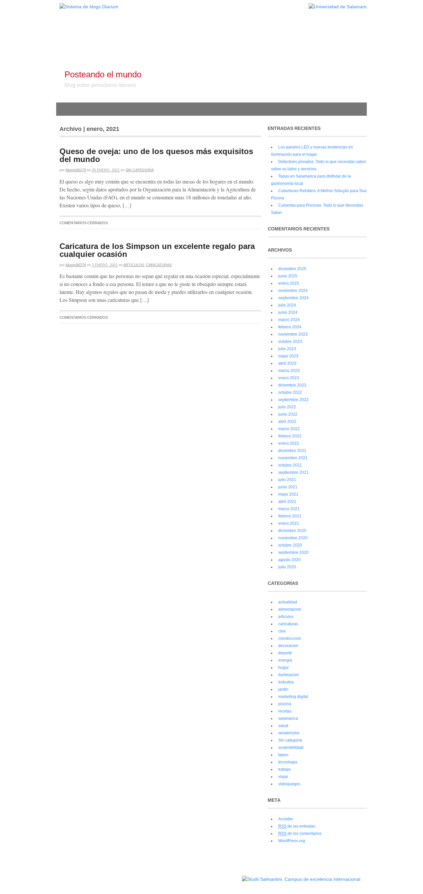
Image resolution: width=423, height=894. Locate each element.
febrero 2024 (289, 327)
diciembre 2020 (292, 530)
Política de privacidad (221, 876)
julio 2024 (287, 305)
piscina (284, 704)
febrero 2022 (289, 436)
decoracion (288, 645)
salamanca (288, 718)
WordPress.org (291, 840)
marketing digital (293, 696)
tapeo (283, 754)
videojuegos (289, 784)
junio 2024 (287, 312)
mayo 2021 (288, 494)
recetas (284, 711)
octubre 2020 (290, 545)
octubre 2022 (290, 392)
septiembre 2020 (293, 552)
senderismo (288, 733)
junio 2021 (287, 487)
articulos (133, 265)
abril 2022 (287, 421)
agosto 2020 (289, 559)
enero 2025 (288, 283)
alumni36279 (75, 170)
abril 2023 (287, 363)
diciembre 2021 (292, 450)
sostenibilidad (290, 747)
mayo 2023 (288, 356)
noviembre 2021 (293, 458)
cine (282, 631)
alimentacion (289, 609)
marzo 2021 (289, 509)
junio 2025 (287, 276)
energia (285, 660)
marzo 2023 (289, 370)
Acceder (285, 819)
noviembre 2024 (293, 290)
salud (283, 725)
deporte (285, 653)
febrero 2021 (289, 516)
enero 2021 (288, 523)
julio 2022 (287, 407)
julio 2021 (287, 479)
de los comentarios (300, 833)
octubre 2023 (290, 341)
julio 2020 (287, 567)
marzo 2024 (289, 319)
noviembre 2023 (293, 334)
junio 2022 (287, 414)
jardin (283, 689)
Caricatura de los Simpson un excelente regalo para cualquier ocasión (157, 250)
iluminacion (288, 674)
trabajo (284, 769)
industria (286, 682)
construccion (289, 638)
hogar (283, 667)
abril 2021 (287, 501)
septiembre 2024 (293, 298)
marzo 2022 (289, 429)
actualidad (287, 602)
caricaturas (159, 265)
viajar (283, 776)
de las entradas (296, 826)
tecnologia (287, 762)
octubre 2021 (290, 465)
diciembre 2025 (292, 268)
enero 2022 (288, 443)
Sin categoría (140, 170)
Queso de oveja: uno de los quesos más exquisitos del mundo (156, 155)
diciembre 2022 (292, 385)
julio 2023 (287, 348)
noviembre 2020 (293, 538)
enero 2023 (288, 378)
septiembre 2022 (293, 399)
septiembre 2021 (293, 472)
